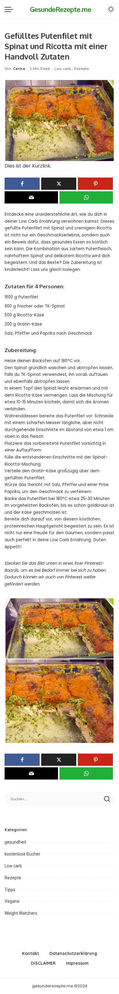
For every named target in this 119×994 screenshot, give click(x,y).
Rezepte (81, 69)
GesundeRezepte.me (60, 9)
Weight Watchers (21, 913)
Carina (19, 69)
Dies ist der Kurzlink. (28, 165)
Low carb (63, 69)
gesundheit (15, 842)
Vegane (12, 901)
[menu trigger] (10, 9)
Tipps (10, 889)
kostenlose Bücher (22, 854)
